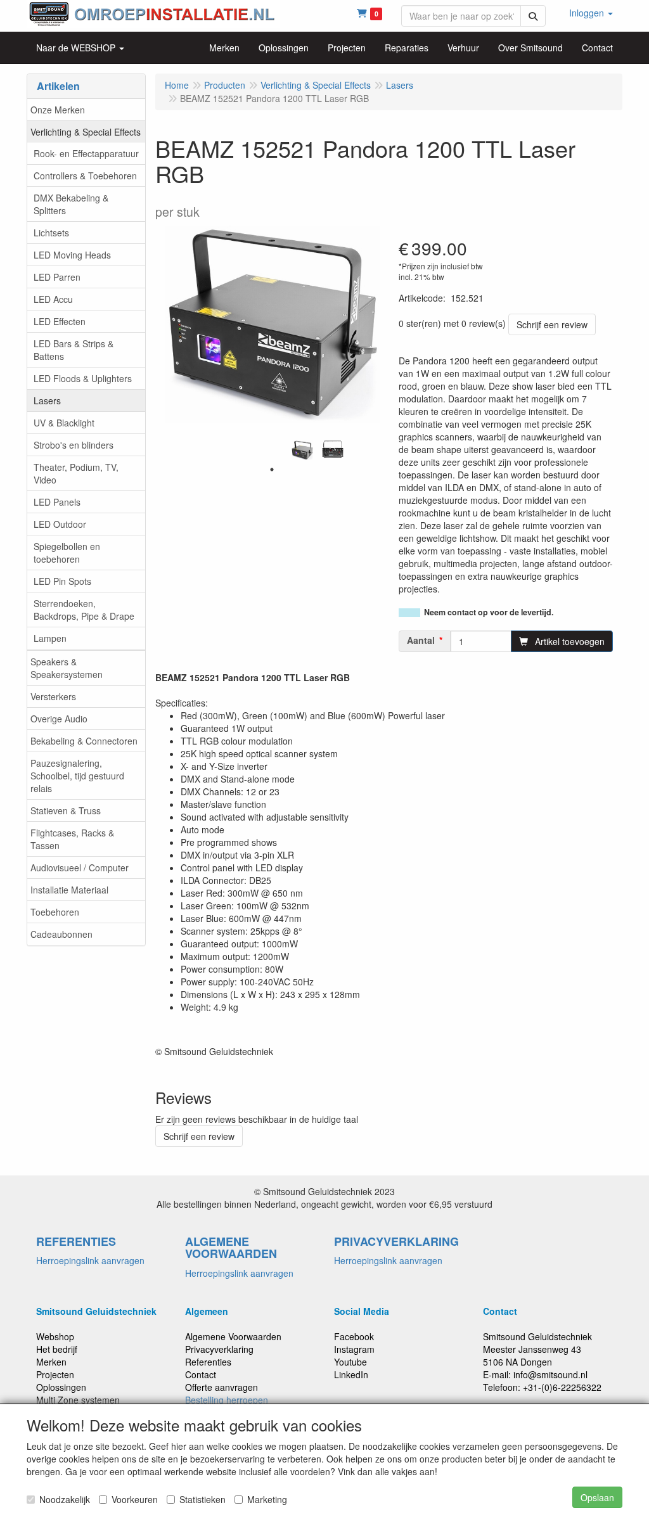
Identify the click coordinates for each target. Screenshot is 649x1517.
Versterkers (53, 696)
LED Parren (57, 277)
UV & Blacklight (64, 422)
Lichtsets (51, 232)
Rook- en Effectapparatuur (86, 153)
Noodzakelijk (64, 1499)
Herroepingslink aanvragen (90, 1260)
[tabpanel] (302, 450)
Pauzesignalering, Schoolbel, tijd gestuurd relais (77, 776)
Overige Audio (58, 718)
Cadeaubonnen (61, 934)
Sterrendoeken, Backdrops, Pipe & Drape (84, 609)
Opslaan (597, 1497)
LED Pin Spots (62, 581)
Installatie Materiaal (69, 889)
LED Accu (53, 299)
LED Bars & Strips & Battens (73, 349)
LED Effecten (60, 321)
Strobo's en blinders (73, 444)
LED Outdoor (60, 524)
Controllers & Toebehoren (85, 175)
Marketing (267, 1499)
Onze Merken (57, 109)
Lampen (50, 638)
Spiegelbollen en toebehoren (67, 552)
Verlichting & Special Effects (85, 131)
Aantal (421, 640)
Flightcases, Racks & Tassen (72, 839)
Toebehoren (54, 912)
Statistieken (202, 1499)
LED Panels (57, 502)
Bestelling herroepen (226, 1399)
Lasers (47, 400)
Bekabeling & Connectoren (84, 740)
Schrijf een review (552, 324)
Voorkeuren (135, 1499)
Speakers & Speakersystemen (66, 668)
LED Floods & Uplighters (83, 378)
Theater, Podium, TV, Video (76, 473)
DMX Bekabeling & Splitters (71, 204)
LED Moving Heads (72, 254)
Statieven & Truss (65, 810)
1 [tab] (272, 469)
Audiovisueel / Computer (79, 867)
